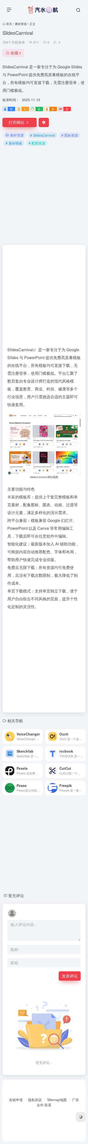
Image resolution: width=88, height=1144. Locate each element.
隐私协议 (35, 1099)
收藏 (16, 53)
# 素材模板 (14, 143)
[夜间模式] (81, 1117)
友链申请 (16, 1099)
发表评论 (69, 976)
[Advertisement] (44, 195)
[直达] (40, 736)
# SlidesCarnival (42, 135)
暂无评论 (16, 895)
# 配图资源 (37, 143)
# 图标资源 (69, 135)
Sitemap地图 (57, 1099)
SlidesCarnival (20, 349)
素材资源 (21, 24)
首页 (9, 24)
